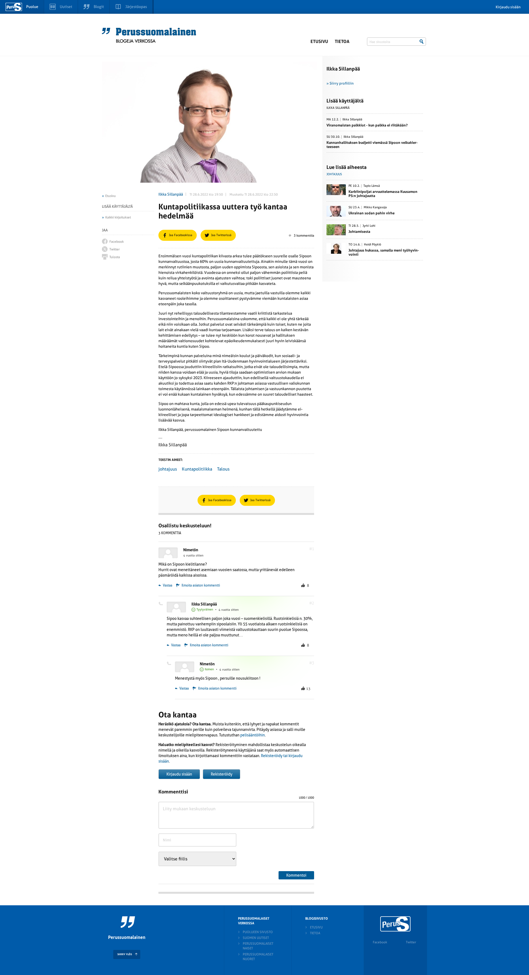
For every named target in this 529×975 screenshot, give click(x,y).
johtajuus (167, 469)
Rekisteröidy (221, 774)
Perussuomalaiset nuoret (258, 956)
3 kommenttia (304, 235)
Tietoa (342, 41)
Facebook (380, 942)
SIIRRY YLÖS (124, 954)
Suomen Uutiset (256, 938)
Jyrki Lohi (369, 226)
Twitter (411, 942)
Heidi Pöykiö (372, 244)
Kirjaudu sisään (508, 7)
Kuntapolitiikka (197, 469)
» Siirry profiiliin (340, 83)
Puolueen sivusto (258, 932)
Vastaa (167, 585)
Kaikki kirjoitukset (118, 217)
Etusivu (319, 41)
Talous (223, 469)
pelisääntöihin (252, 735)
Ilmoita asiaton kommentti (201, 585)
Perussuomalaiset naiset (258, 946)
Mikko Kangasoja (375, 207)
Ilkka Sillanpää (170, 194)
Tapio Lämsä (371, 186)
